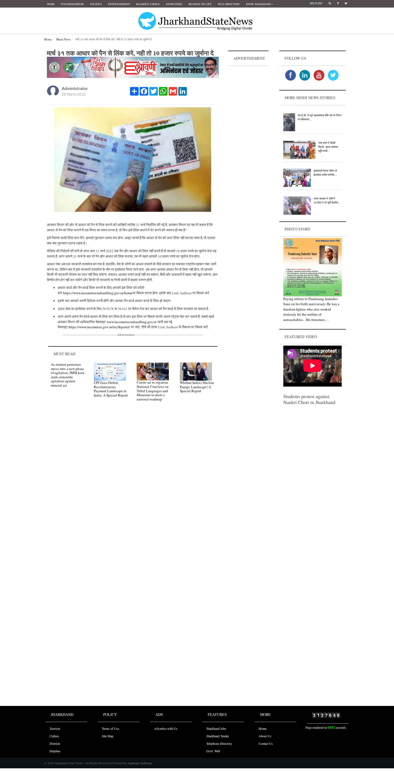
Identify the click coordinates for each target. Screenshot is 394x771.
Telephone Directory (219, 743)
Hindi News (63, 39)
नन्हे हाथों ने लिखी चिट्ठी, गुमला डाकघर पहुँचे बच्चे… (328, 147)
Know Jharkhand (259, 4)
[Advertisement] (248, 147)
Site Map (107, 736)
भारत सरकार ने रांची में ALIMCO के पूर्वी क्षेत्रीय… (327, 200)
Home (51, 4)
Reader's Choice (148, 4)
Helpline (316, 3)
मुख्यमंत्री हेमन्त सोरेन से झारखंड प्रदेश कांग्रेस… (325, 172)
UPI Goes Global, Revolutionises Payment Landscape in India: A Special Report (111, 389)
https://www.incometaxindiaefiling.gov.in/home (97, 292)
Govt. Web (213, 751)
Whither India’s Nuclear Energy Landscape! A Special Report (197, 386)
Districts (55, 743)
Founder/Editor (72, 4)
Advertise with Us (165, 728)
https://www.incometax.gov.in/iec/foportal (99, 326)
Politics (96, 4)
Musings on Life (199, 4)
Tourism (55, 728)
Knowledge (174, 4)
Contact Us (266, 743)
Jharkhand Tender (217, 736)
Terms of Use (110, 728)
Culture (54, 736)
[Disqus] (133, 482)
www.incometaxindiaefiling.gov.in (132, 321)
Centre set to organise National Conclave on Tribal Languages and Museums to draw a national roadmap (153, 390)
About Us (265, 736)
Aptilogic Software (139, 763)
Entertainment (119, 4)
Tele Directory (229, 4)
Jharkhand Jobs (216, 728)
